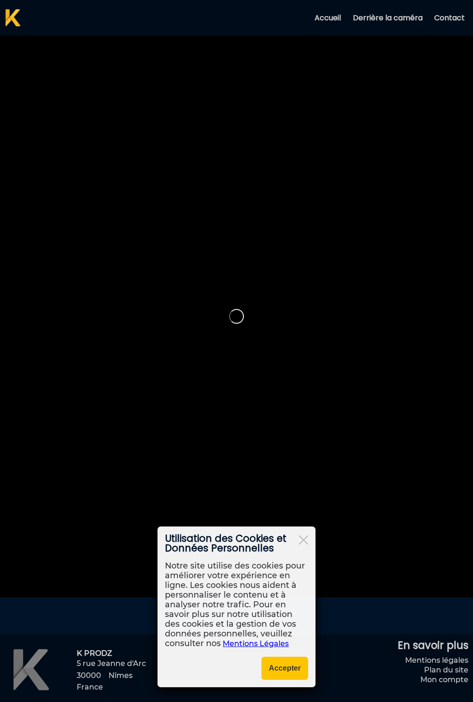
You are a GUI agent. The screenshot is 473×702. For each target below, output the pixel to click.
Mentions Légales (256, 643)
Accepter (285, 668)
